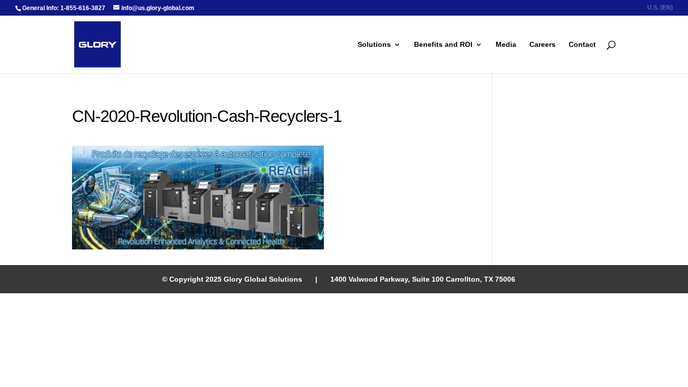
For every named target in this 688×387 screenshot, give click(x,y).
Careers (542, 44)
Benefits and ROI (443, 44)
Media (506, 44)
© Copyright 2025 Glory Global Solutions (232, 279)
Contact (582, 44)
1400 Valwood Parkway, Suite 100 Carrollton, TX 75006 (422, 279)
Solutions (374, 44)
